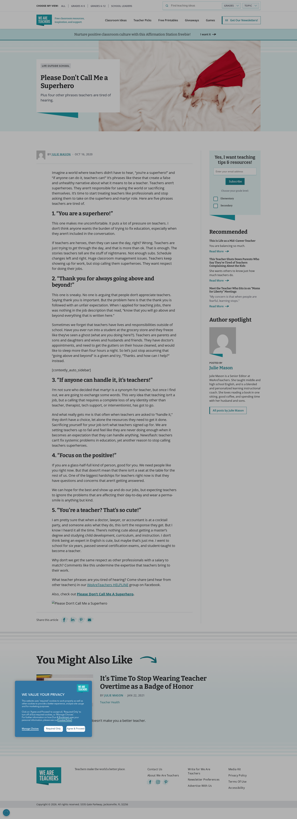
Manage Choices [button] (30, 729)
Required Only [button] (53, 729)
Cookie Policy (64, 720)
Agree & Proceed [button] (75, 729)
